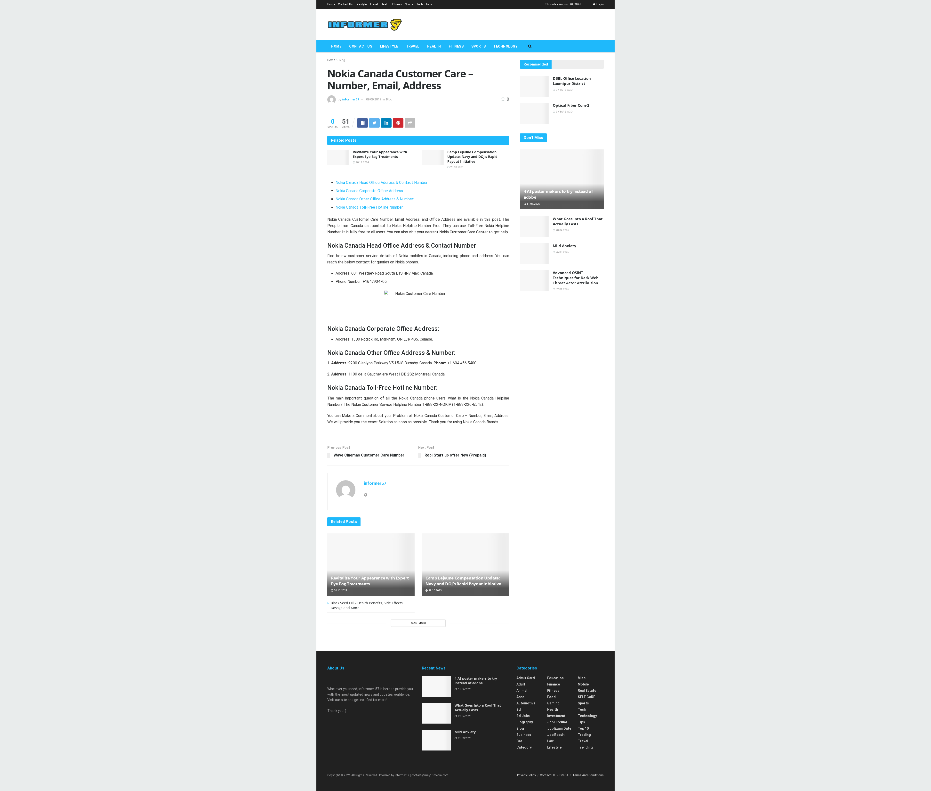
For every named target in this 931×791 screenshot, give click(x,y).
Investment (556, 716)
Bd (518, 709)
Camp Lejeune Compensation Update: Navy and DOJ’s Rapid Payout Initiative (472, 157)
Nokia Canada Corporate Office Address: (370, 190)
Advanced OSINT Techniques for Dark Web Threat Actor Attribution (576, 277)
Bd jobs (523, 716)
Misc (582, 678)
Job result (556, 735)
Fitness (397, 4)
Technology (424, 4)
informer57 (350, 99)
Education (555, 678)
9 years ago (564, 89)
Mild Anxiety (564, 245)
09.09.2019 (373, 99)
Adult (520, 684)
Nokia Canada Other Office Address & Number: (375, 199)
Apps (520, 697)
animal (521, 691)
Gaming (553, 703)
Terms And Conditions (588, 775)
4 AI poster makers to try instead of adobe (476, 680)
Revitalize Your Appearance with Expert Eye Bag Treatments (380, 154)
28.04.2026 (562, 230)
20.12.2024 (362, 162)
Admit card (525, 678)
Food (551, 697)
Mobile (583, 684)
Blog (342, 60)
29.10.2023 (456, 167)
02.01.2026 (562, 289)
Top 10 (583, 728)
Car (519, 741)
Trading (584, 735)
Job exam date (559, 728)
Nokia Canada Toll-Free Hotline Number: (369, 207)
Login (600, 4)
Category (524, 747)
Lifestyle (361, 4)
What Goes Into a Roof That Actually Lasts (578, 221)
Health (385, 4)
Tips (581, 722)
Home (331, 4)
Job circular (557, 722)
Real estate (587, 691)
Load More (418, 623)
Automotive (525, 703)
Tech (582, 709)
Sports (409, 4)
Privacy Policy (526, 775)
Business (523, 735)
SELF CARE (586, 697)
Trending (585, 747)
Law (550, 741)
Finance (553, 684)
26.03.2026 (562, 252)
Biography (524, 722)
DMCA (564, 775)
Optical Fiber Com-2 (571, 105)
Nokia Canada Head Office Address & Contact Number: (382, 182)
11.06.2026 (533, 203)
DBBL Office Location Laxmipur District (572, 81)
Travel (373, 4)
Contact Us (345, 4)
